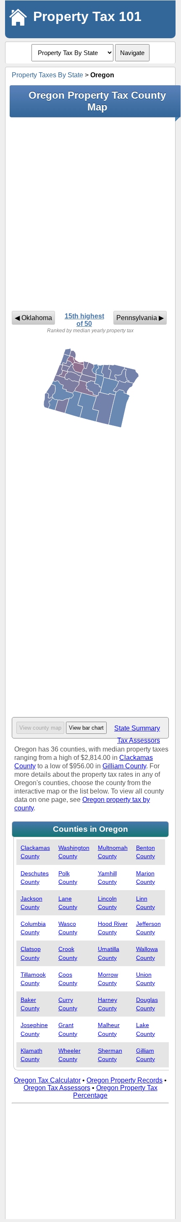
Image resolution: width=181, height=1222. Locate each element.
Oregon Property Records (125, 1080)
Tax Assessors (138, 740)
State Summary (137, 728)
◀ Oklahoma (33, 317)
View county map (40, 728)
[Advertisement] (90, 214)
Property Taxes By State (47, 75)
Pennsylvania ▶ (140, 317)
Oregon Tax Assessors (57, 1087)
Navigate (132, 52)
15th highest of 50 (84, 320)
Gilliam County (124, 766)
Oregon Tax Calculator (47, 1080)
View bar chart (86, 728)
